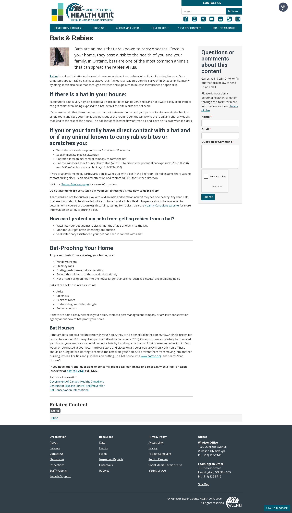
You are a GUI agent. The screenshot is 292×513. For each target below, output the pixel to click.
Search (235, 11)
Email (205, 129)
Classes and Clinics (128, 28)
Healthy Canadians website (162, 205)
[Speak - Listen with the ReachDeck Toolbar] (283, 7)
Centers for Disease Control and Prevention (77, 386)
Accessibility (156, 442)
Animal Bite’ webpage (75, 184)
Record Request (158, 459)
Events (103, 448)
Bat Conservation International (69, 390)
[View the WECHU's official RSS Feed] (229, 19)
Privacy (153, 448)
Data (102, 442)
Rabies (54, 76)
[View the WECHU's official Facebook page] (185, 19)
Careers (55, 448)
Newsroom (57, 459)
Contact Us (57, 454)
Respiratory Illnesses (68, 28)
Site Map (203, 484)
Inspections (57, 465)
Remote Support (60, 476)
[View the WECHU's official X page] (203, 19)
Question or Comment (216, 142)
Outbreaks (106, 465)
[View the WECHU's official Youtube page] (211, 19)
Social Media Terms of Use (165, 465)
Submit (208, 197)
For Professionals (224, 28)
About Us (99, 28)
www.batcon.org (151, 356)
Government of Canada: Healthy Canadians (77, 381)
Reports (104, 470)
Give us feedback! (277, 508)
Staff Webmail (58, 470)
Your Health (159, 28)
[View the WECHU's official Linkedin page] (220, 19)
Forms (103, 454)
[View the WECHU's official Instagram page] (194, 19)
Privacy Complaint (160, 454)
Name (205, 117)
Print (54, 418)
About (53, 442)
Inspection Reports (111, 459)
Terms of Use (157, 470)
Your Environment (190, 28)
